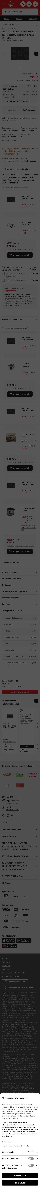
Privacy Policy (6, 1146)
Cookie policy (25, 1146)
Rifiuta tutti (20, 1183)
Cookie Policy (6, 1142)
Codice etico (15, 1146)
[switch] (31, 1158)
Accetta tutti (20, 1175)
